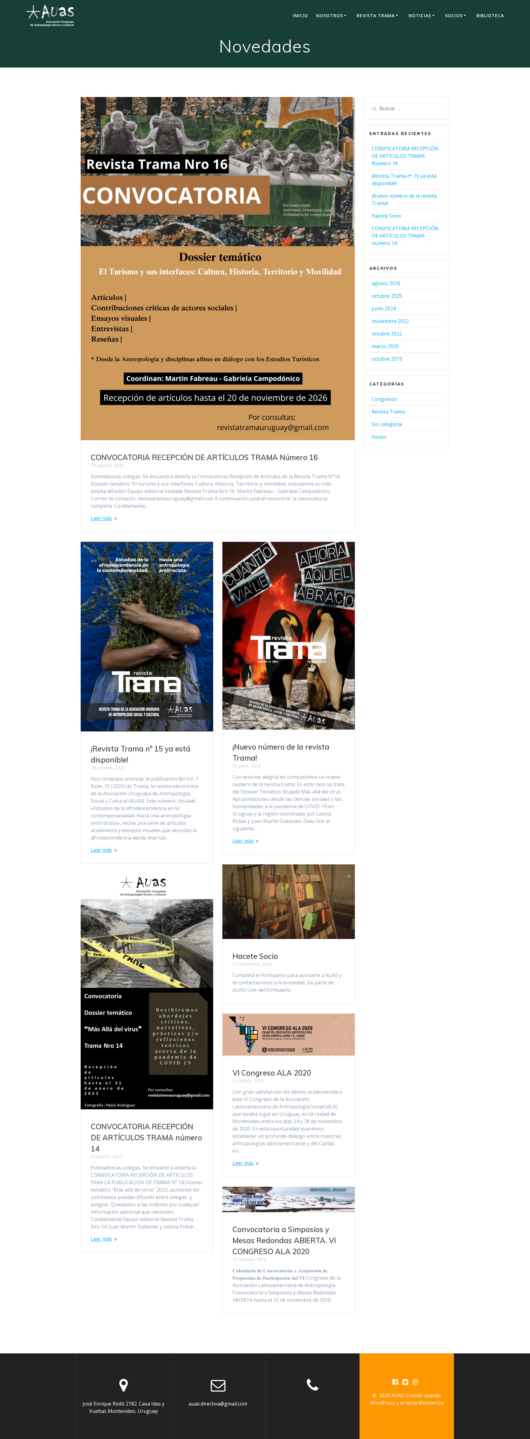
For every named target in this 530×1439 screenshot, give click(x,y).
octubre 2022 (387, 333)
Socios (454, 15)
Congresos (384, 399)
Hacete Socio (255, 956)
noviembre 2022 (390, 321)
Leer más (101, 518)
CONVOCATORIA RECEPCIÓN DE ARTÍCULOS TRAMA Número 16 (204, 457)
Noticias (420, 15)
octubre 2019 (387, 358)
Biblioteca (490, 15)
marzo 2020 (385, 346)
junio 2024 (384, 308)
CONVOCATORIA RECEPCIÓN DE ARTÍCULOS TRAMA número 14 (146, 1137)
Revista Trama (376, 15)
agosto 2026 (386, 283)
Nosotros (329, 15)
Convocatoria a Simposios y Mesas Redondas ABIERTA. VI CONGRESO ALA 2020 (284, 1240)
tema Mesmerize (424, 1402)
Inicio (300, 15)
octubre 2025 (387, 296)
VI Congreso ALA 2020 (271, 1072)
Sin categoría (387, 424)
